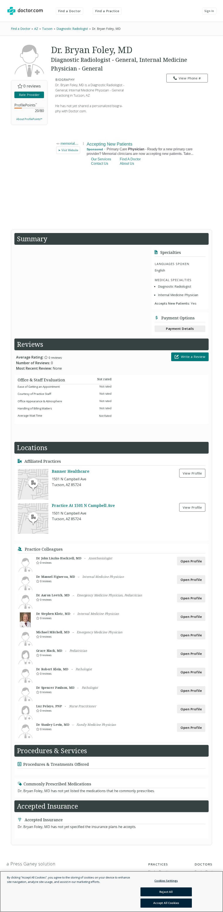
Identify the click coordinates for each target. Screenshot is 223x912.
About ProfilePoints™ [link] (29, 119)
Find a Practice (107, 11)
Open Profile (191, 561)
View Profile (192, 473)
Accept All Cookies (166, 903)
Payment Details (180, 328)
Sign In (209, 11)
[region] (111, 891)
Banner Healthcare (70, 471)
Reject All (166, 892)
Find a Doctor (69, 11)
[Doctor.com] (25, 11)
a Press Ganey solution (31, 864)
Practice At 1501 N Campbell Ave (83, 505)
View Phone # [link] (190, 78)
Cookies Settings (166, 881)
